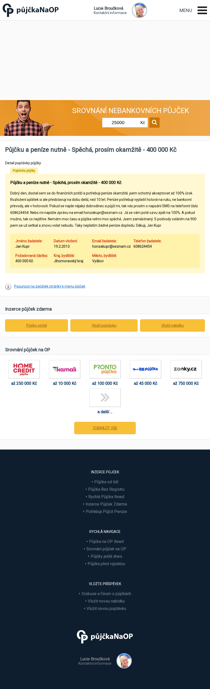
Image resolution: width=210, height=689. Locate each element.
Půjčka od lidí (106, 481)
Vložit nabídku (172, 325)
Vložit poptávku (104, 325)
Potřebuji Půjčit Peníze (106, 511)
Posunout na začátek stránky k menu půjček (49, 286)
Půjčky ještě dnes (106, 556)
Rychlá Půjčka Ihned (106, 496)
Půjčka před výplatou (106, 563)
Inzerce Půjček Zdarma (106, 504)
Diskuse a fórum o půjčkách (106, 593)
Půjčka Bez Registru (106, 489)
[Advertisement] (105, 59)
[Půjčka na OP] (105, 645)
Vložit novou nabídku (106, 601)
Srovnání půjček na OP (106, 548)
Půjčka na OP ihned (106, 541)
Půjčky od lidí (36, 325)
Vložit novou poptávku (106, 608)
